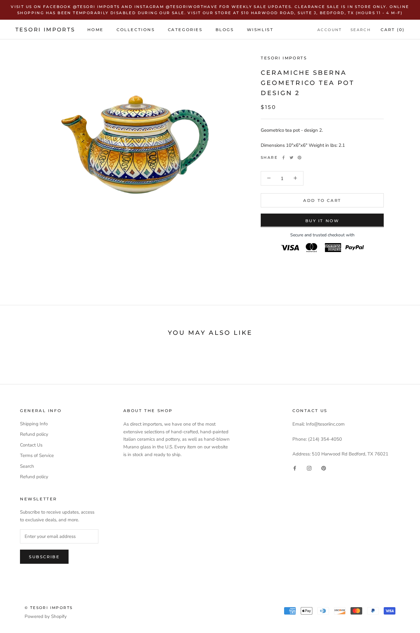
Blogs (225, 29)
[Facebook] (283, 157)
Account (329, 29)
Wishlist (260, 29)
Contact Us (31, 445)
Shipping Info (34, 424)
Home (95, 29)
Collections (136, 29)
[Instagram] (309, 468)
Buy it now (322, 220)
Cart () (393, 29)
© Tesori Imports (49, 607)
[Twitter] (291, 157)
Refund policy (34, 434)
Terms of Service (37, 455)
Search (361, 29)
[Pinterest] (299, 157)
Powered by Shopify (46, 616)
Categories (185, 29)
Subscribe (44, 556)
